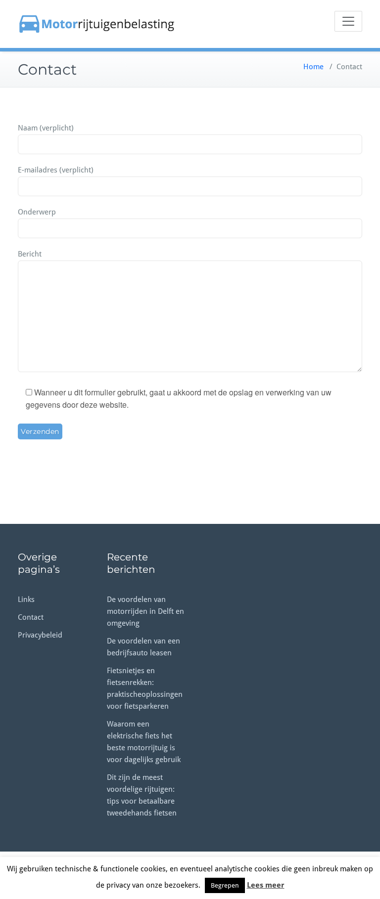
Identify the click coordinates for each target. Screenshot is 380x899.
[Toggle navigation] (348, 21)
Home (313, 66)
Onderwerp (37, 212)
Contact (31, 617)
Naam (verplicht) (46, 128)
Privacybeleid (40, 635)
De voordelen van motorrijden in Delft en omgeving (145, 611)
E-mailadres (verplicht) (56, 170)
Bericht (30, 254)
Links (26, 599)
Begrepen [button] (225, 885)
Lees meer (266, 885)
